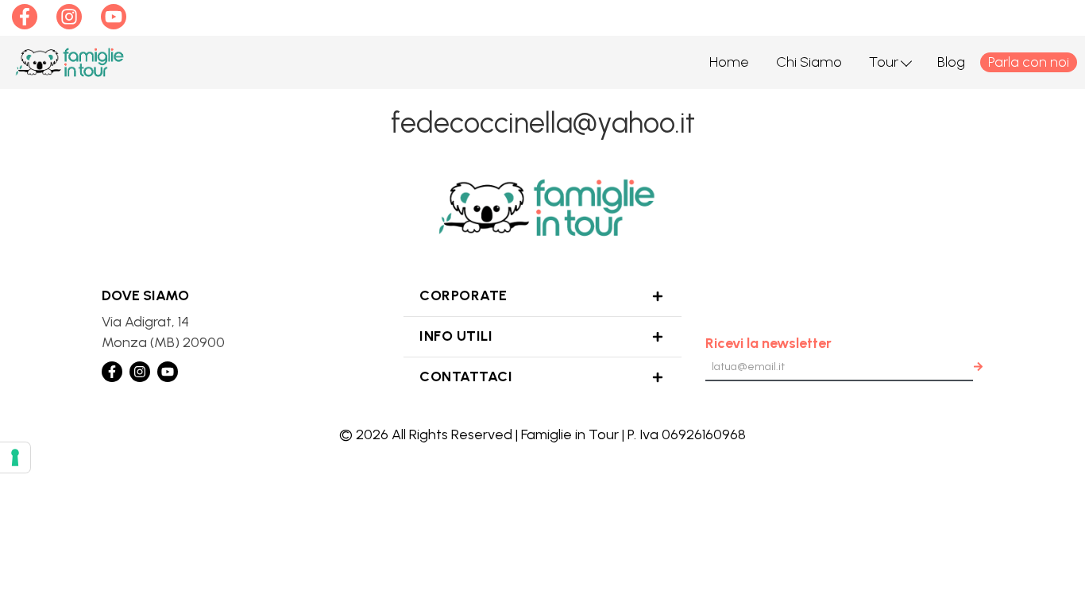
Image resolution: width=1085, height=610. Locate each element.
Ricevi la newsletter (768, 343)
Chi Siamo (809, 62)
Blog (951, 62)
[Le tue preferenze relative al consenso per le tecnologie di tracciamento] (15, 457)
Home (729, 62)
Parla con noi (1028, 62)
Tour (883, 62)
